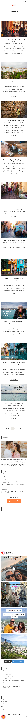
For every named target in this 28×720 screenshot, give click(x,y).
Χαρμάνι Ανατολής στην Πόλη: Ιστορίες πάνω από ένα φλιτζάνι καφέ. (14, 160)
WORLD (6, 43)
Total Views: (4, 708)
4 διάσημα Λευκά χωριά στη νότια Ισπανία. (14, 81)
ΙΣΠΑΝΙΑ (10, 43)
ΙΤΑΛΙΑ (9, 204)
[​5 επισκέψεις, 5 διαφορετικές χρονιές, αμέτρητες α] (14, 594)
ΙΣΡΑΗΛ (9, 122)
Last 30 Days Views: (6, 704)
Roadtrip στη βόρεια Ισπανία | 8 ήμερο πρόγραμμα (12, 484)
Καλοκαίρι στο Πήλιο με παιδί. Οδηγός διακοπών (11, 481)
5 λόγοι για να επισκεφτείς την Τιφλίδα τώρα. (10, 487)
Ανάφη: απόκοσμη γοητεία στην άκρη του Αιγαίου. (12, 491)
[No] (26, 716)
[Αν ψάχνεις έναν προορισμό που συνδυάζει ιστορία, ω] (14, 620)
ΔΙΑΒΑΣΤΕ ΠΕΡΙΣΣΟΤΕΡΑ (18, 717)
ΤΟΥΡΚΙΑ (10, 163)
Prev (7, 428)
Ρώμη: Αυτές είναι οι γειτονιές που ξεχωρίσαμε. (14, 202)
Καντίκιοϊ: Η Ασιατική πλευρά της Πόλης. (14, 403)
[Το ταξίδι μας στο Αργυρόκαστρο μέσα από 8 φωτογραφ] (14, 646)
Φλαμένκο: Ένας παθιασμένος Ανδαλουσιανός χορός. (14, 40)
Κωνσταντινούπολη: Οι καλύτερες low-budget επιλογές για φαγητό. (14, 322)
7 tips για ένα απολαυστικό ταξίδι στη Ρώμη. (14, 240)
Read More (14, 56)
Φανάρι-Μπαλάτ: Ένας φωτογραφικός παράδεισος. (14, 279)
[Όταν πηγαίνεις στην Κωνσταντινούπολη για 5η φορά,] (14, 568)
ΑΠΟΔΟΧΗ (6, 717)
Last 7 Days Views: (5, 701)
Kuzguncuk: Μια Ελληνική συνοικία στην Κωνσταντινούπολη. (14, 363)
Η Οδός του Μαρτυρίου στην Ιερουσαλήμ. (14, 120)
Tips (4, 242)
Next (21, 428)
